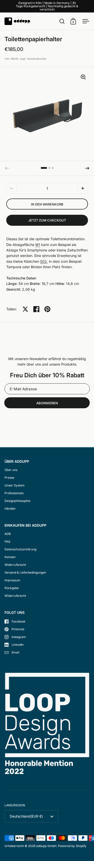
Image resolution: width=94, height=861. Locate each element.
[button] (87, 168)
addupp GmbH (46, 846)
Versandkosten (37, 58)
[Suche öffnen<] (62, 21)
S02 (43, 261)
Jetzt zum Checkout (47, 220)
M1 (37, 244)
